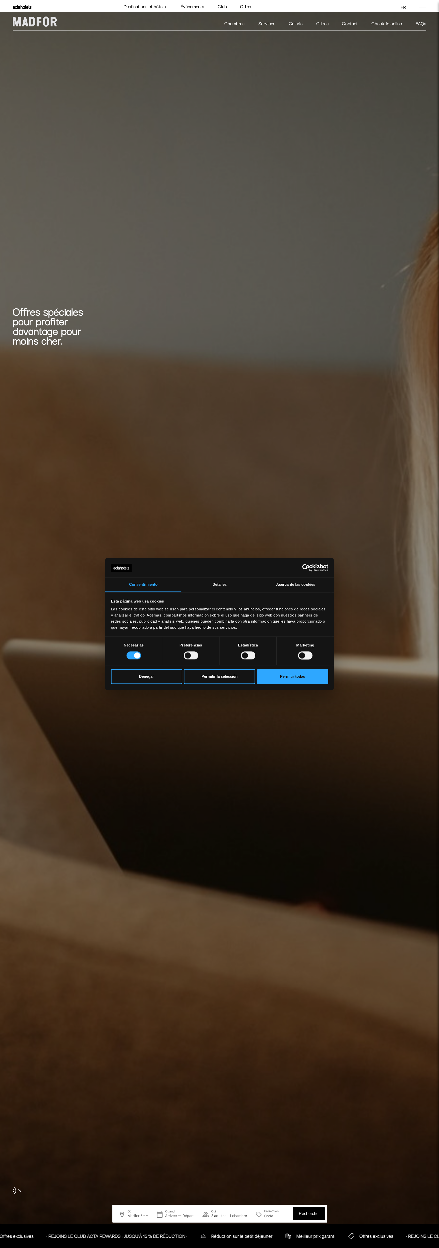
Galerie (296, 23)
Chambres (234, 23)
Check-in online (386, 23)
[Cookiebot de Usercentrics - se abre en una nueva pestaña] (306, 568)
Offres (246, 6)
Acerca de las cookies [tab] (295, 584)
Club (222, 6)
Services (266, 23)
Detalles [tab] (219, 584)
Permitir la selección (219, 676)
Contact (350, 23)
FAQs (421, 23)
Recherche (309, 1213)
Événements (192, 6)
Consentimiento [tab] (143, 584)
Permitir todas (292, 676)
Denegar (146, 676)
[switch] (191, 655)
